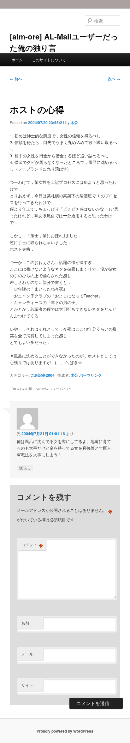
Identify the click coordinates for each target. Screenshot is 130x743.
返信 (25, 467)
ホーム (17, 59)
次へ (114, 78)
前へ (16, 78)
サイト (27, 685)
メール (27, 654)
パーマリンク (90, 375)
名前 (25, 623)
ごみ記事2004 (43, 375)
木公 (74, 122)
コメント (32, 545)
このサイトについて (49, 59)
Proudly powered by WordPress (65, 731)
